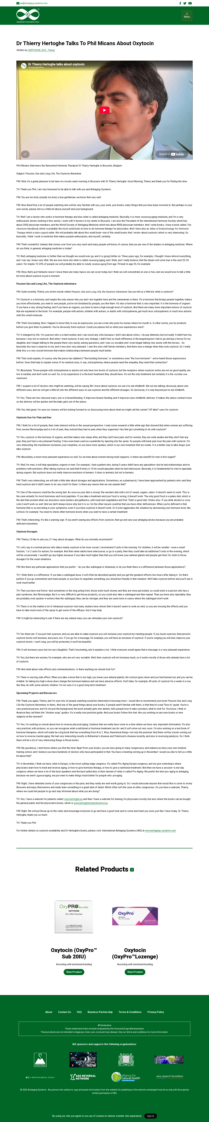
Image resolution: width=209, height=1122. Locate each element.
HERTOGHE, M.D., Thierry (41, 50)
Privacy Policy (155, 1012)
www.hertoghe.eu (73, 799)
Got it (150, 1116)
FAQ (79, 1012)
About (48, 1012)
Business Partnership (100, 1012)
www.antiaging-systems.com (160, 830)
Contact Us (64, 1012)
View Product (74, 972)
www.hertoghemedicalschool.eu (91, 803)
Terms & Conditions (130, 1012)
